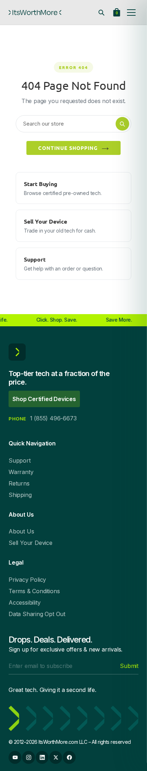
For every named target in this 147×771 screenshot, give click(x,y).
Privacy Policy (27, 579)
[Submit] (122, 124)
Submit (129, 665)
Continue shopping (68, 148)
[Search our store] (101, 12)
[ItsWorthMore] (35, 12)
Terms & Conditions (34, 591)
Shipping (20, 494)
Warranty (21, 471)
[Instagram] (28, 757)
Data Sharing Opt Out (37, 614)
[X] (55, 757)
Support (20, 460)
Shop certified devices (44, 398)
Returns (19, 483)
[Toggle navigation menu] (131, 12)
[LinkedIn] (42, 757)
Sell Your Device (30, 542)
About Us (21, 531)
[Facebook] (69, 757)
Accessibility (24, 602)
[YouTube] (15, 757)
